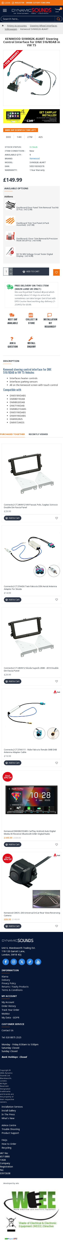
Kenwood (35, 158)
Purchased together (12, 434)
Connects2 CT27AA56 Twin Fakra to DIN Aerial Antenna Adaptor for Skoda (30, 587)
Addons (8, 196)
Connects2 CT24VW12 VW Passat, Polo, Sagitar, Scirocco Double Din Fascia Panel (31, 506)
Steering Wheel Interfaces (43, 25)
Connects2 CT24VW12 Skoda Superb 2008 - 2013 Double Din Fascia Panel (31, 669)
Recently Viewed (38, 434)
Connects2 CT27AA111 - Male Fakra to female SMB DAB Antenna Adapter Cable (30, 751)
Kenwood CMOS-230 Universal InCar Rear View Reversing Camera (32, 914)
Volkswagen (11, 29)
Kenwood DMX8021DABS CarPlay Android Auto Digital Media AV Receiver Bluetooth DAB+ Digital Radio (30, 832)
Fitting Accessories (17, 25)
